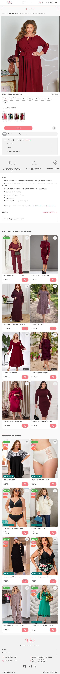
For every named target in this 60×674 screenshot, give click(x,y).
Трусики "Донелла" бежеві (40, 479)
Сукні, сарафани (51, 206)
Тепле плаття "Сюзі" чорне (12, 577)
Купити (18, 128)
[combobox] (32, 2)
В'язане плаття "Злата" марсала (42, 275)
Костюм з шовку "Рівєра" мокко (14, 625)
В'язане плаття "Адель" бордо (42, 421)
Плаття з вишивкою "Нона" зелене (43, 625)
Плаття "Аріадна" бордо (40, 373)
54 (11, 99)
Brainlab (55, 672)
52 (5, 99)
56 (17, 99)
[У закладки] (54, 128)
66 (48, 99)
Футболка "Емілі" (9, 479)
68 (5, 102)
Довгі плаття (30, 206)
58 (23, 99)
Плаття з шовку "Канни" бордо (14, 421)
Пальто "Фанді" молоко (39, 528)
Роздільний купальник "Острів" (42, 577)
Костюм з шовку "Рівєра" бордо (14, 275)
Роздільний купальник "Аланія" (14, 528)
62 (36, 99)
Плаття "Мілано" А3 (38, 324)
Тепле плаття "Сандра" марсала (14, 324)
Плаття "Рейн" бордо (11, 373)
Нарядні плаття (39, 206)
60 (30, 99)
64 (42, 99)
